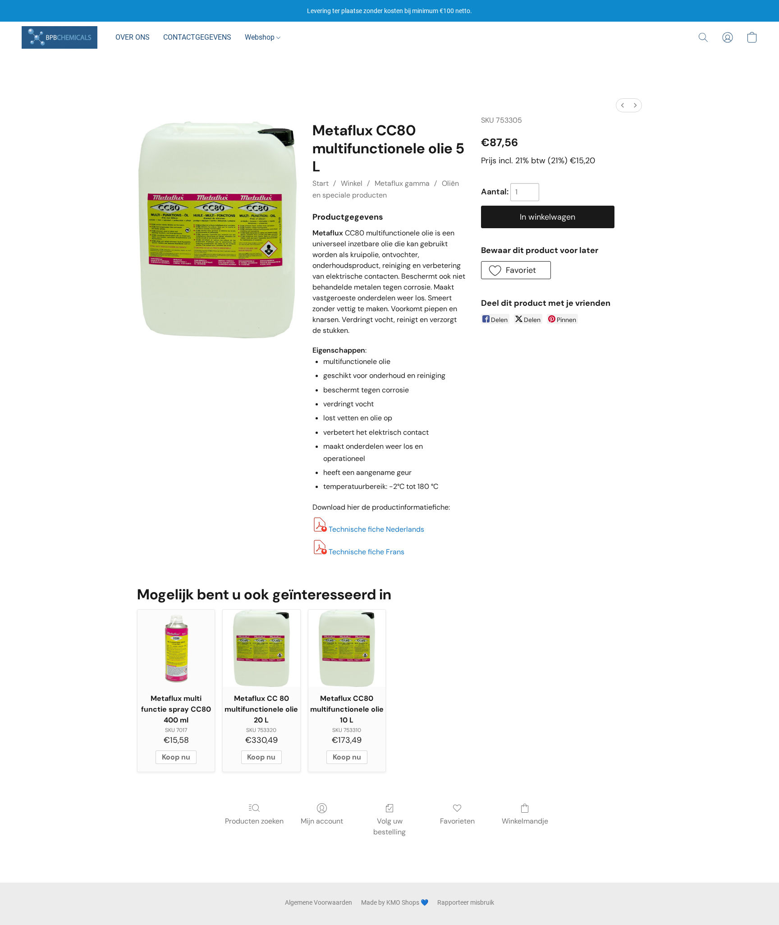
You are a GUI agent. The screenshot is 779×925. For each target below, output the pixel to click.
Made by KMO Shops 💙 (394, 902)
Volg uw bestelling (389, 826)
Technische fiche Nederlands (376, 529)
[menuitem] (622, 105)
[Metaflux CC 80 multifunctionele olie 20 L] (261, 648)
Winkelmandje (525, 821)
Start (320, 183)
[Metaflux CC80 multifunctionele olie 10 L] (346, 648)
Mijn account (322, 821)
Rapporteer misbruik (465, 902)
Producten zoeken (254, 821)
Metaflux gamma (402, 183)
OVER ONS (132, 37)
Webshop (260, 37)
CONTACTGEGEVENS (197, 37)
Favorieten (457, 821)
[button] (59, 37)
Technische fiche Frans (366, 552)
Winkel (351, 183)
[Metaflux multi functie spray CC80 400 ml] (176, 648)
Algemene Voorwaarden (318, 902)
